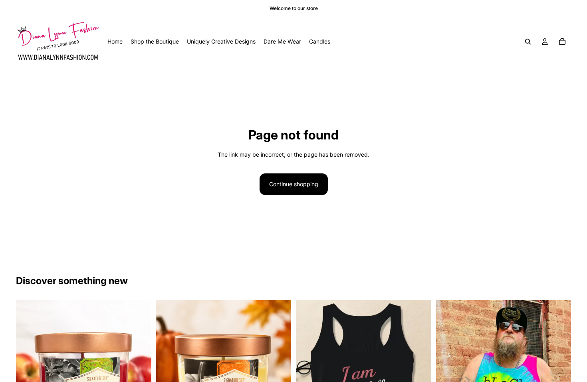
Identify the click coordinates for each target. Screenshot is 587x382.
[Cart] (562, 41)
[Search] (528, 41)
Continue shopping (293, 184)
